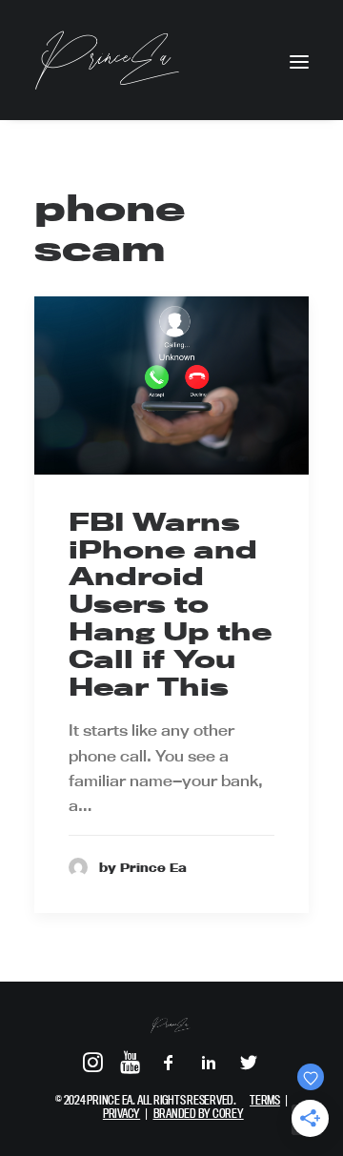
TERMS (265, 1099)
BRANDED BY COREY (198, 1113)
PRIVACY (121, 1113)
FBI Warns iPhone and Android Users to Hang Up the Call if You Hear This (170, 604)
